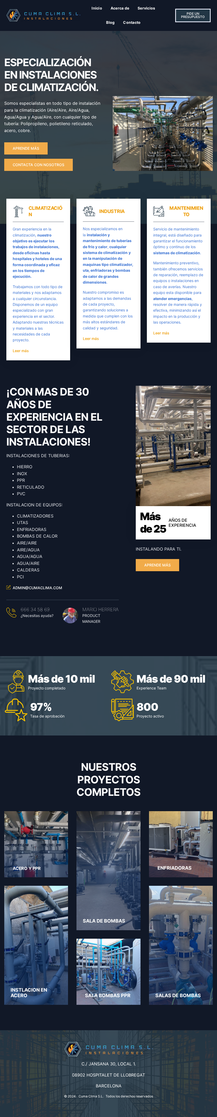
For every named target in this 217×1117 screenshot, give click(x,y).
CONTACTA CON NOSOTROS (38, 164)
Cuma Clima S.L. (91, 1096)
